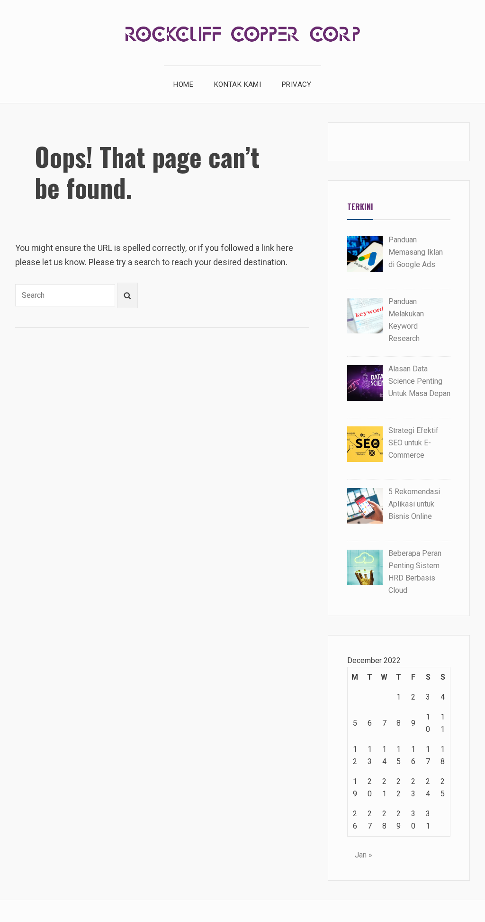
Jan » (363, 854)
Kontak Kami (237, 84)
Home (183, 84)
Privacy (297, 84)
